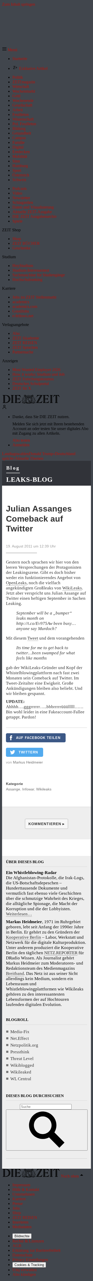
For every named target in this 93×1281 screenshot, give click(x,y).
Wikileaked (20, 1072)
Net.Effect (19, 1038)
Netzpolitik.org (24, 1045)
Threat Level (22, 1058)
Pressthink (19, 1051)
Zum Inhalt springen (18, 4)
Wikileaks (43, 789)
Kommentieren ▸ (46, 824)
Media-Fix (19, 1031)
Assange (13, 789)
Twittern (28, 752)
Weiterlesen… (19, 914)
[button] (9, 50)
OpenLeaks (16, 582)
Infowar (28, 789)
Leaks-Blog (29, 479)
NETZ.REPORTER (61, 952)
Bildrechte (21, 1236)
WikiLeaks (72, 588)
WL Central (20, 1078)
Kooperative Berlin (23, 937)
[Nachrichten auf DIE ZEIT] (31, 402)
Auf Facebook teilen (38, 738)
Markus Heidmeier (28, 762)
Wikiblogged (22, 1065)
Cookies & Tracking (29, 1265)
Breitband (15, 973)
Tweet (32, 638)
